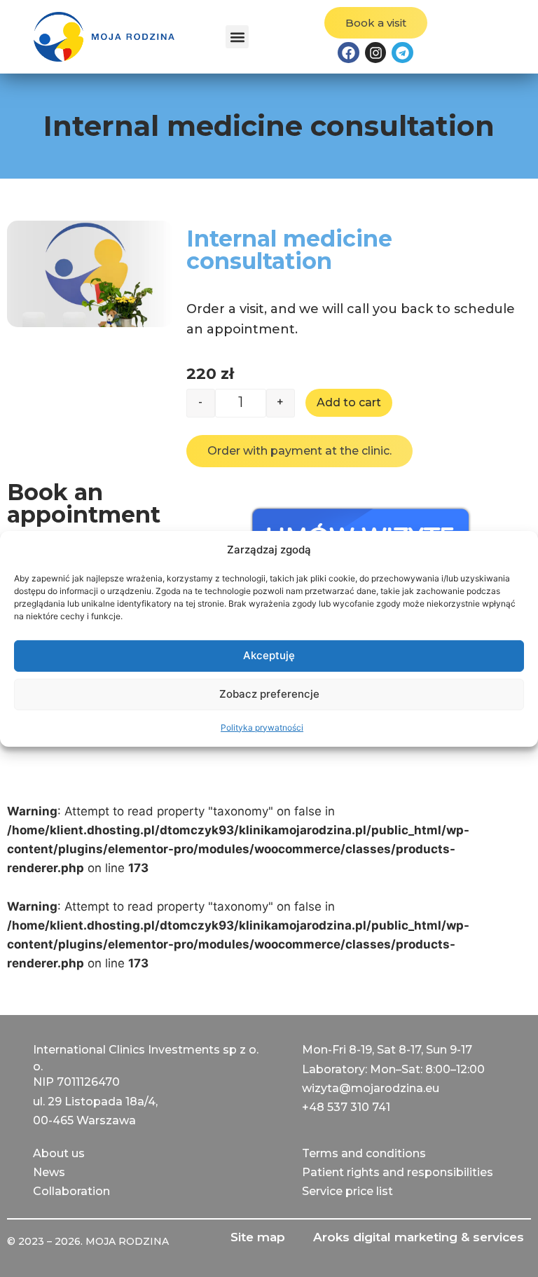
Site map (257, 1237)
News (49, 1172)
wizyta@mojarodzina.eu (370, 1088)
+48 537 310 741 (346, 1107)
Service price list (347, 1191)
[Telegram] (402, 52)
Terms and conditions (364, 1153)
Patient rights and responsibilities (397, 1172)
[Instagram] (375, 52)
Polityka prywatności (262, 727)
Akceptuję (269, 655)
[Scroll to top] (25, 1252)
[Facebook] (348, 52)
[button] (237, 36)
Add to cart (349, 402)
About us (59, 1153)
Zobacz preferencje (269, 693)
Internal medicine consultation (289, 250)
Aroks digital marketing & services (418, 1237)
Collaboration (71, 1191)
